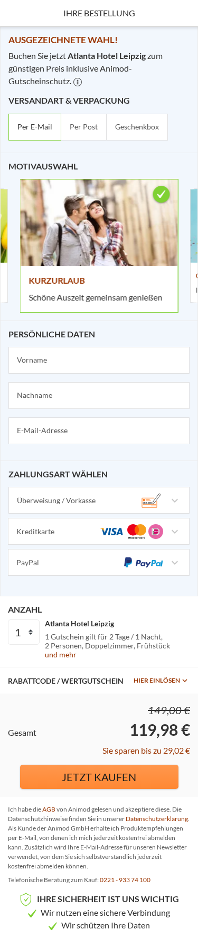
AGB (48, 809)
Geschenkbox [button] (137, 126)
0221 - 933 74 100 (125, 880)
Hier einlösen (157, 680)
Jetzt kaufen (99, 777)
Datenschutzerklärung (157, 819)
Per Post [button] (84, 126)
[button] (77, 82)
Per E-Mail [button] (34, 126)
